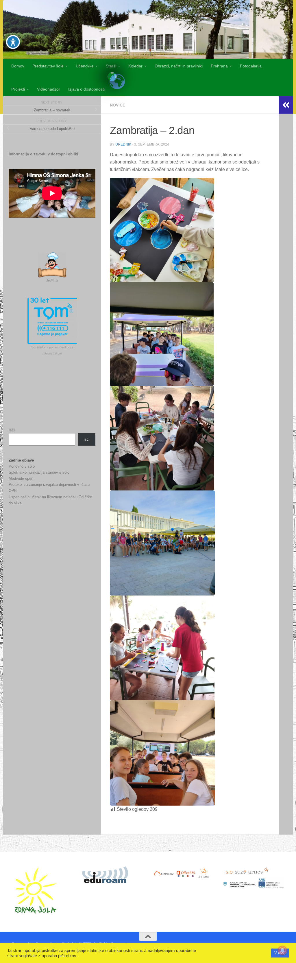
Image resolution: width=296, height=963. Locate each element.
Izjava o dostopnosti (86, 89)
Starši (111, 66)
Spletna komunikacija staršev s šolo (39, 472)
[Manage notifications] (282, 950)
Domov (17, 66)
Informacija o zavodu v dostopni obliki (43, 154)
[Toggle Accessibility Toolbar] (13, 42)
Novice (117, 105)
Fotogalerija (251, 66)
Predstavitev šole (48, 66)
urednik (123, 144)
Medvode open (21, 478)
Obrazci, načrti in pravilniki (179, 66)
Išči (12, 430)
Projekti (18, 89)
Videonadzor (48, 89)
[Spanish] (112, 76)
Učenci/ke (85, 66)
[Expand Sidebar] (286, 105)
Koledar (135, 66)
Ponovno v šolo (22, 466)
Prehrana (219, 66)
